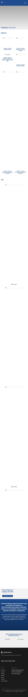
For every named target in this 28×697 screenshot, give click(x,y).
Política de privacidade (16, 671)
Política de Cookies (15, 673)
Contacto (3, 679)
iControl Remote (4, 681)
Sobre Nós (3, 670)
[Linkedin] (9, 664)
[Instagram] (5, 664)
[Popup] (25, 2)
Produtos (3, 673)
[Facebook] (2, 664)
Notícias (2, 677)
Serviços (2, 671)
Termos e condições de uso (17, 670)
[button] (7, 596)
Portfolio (2, 675)
